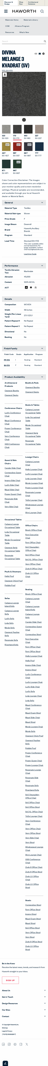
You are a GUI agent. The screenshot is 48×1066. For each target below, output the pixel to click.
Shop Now (21, 3)
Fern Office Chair (33, 542)
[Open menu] (6, 11)
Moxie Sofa (10, 627)
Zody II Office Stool (33, 871)
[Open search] (42, 11)
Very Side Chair (11, 506)
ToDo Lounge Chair (33, 500)
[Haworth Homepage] (24, 11)
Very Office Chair (33, 563)
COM (7, 26)
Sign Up (10, 980)
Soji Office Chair (32, 554)
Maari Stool (30, 722)
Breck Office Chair (33, 529)
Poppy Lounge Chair (34, 487)
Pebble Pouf (10, 585)
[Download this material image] (5, 74)
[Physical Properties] (35, 287)
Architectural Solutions (33, 3)
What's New (24, 32)
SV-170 (7, 365)
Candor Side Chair (13, 467)
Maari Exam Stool (33, 712)
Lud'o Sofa (9, 618)
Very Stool (29, 842)
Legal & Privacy (7, 1030)
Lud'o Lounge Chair (34, 473)
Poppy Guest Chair (13, 494)
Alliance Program (22, 26)
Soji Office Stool (32, 806)
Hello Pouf (9, 576)
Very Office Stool (32, 833)
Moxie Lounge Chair (34, 483)
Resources (9, 32)
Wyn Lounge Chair (33, 512)
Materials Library (31, 19)
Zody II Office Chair (33, 568)
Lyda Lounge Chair (33, 478)
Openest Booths (12, 390)
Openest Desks (11, 395)
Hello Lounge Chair (33, 469)
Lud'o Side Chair (12, 484)
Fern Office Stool (32, 651)
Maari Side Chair (12, 489)
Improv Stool (30, 669)
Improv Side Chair (12, 480)
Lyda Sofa (9, 623)
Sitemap (5, 1027)
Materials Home (11, 19)
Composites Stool (33, 634)
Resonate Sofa (11, 640)
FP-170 (7, 360)
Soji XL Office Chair (34, 559)
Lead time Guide (30, 254)
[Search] (45, 41)
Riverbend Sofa (11, 644)
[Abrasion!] (26, 287)
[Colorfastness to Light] (31, 287)
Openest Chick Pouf (14, 580)
